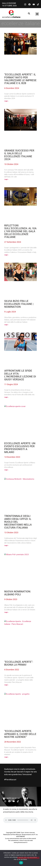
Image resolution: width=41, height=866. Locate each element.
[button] (37, 14)
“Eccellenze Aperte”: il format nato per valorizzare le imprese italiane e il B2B (20, 79)
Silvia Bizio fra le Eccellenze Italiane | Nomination (18, 303)
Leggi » (6, 101)
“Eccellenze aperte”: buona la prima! (18, 663)
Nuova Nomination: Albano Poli (17, 593)
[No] (28, 858)
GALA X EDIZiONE (9, 3)
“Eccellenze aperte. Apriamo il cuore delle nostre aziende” (20, 734)
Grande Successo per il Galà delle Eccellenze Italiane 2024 (19, 155)
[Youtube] (34, 4)
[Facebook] (29, 4)
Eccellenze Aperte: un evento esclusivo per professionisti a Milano (19, 448)
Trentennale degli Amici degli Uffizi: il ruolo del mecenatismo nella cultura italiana (18, 521)
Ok (21, 863)
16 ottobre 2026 (9, 6)
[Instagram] (25, 4)
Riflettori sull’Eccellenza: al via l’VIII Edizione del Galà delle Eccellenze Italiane (20, 231)
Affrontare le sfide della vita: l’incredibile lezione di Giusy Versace (20, 375)
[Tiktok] (38, 4)
